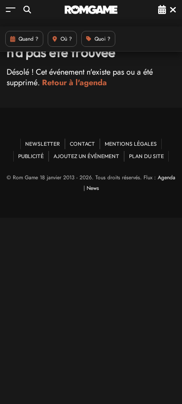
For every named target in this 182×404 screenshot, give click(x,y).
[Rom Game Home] (91, 9)
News (93, 188)
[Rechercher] (27, 9)
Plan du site (146, 156)
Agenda (166, 177)
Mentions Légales (131, 143)
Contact (82, 143)
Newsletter (42, 143)
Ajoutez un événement (86, 156)
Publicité (31, 156)
